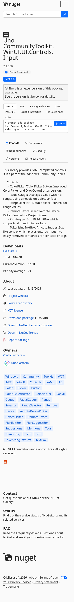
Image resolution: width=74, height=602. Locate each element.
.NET (8, 382)
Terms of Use (49, 577)
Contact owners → (14, 355)
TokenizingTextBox (18, 440)
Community (31, 377)
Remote (51, 405)
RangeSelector (31, 405)
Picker (22, 388)
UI (60, 382)
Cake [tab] (8, 117)
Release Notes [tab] (37, 158)
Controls (35, 382)
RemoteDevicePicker (33, 411)
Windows (11, 377)
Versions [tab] (13, 158)
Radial (60, 394)
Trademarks (11, 586)
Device (9, 411)
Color (9, 388)
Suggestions (13, 428)
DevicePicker (14, 417)
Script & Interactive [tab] (31, 111)
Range (46, 400)
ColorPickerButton (18, 394)
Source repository (20, 303)
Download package (21, 318)
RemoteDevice (37, 417)
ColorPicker (43, 394)
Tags (48, 428)
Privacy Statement (46, 582)
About (33, 577)
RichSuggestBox (37, 423)
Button (36, 388)
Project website (18, 296)
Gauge (9, 400)
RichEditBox (13, 423)
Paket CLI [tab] (10, 111)
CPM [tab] (57, 106)
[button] (60, 123)
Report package (18, 340)
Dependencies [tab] (17, 151)
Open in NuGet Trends (23, 333)
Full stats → (10, 250)
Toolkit (48, 377)
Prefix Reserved (19, 72)
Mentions (33, 428)
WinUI (21, 382)
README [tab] (13, 143)
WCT (61, 377)
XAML (50, 382)
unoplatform (20, 363)
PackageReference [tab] (40, 106)
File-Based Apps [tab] (55, 111)
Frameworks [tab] (35, 143)
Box (38, 434)
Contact (10, 493)
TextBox (41, 440)
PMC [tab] (22, 106)
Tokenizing (12, 434)
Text (28, 434)
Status (9, 510)
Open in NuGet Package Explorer (30, 325)
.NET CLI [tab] (9, 106)
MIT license (15, 310)
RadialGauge (28, 400)
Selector (11, 405)
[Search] (64, 14)
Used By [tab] (40, 151)
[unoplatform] (6, 363)
